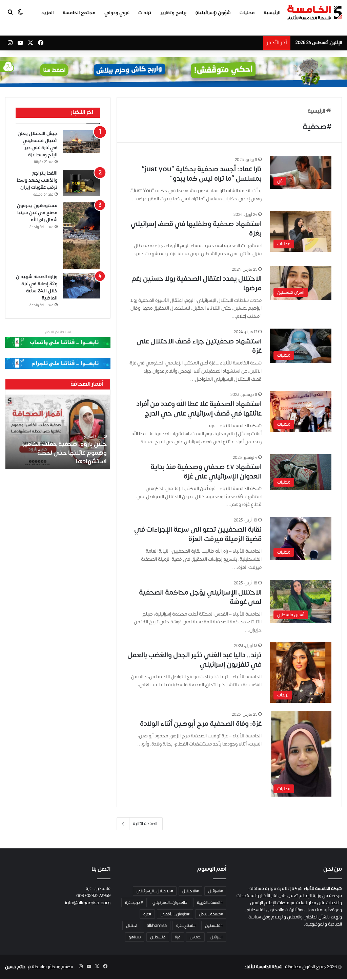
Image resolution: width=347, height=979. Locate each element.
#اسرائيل (215, 891)
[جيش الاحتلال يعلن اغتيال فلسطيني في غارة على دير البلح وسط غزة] (81, 141)
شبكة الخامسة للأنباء (263, 967)
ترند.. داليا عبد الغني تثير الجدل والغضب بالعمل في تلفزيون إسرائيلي (194, 659)
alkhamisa (157, 925)
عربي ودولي (116, 13)
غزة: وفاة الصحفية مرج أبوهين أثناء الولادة (201, 723)
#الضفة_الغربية (210, 902)
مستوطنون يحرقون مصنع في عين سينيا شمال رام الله (37, 213)
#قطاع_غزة (186, 925)
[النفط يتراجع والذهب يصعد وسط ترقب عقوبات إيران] (81, 183)
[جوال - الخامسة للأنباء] (173, 72)
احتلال (131, 925)
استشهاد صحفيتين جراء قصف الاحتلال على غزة (199, 346)
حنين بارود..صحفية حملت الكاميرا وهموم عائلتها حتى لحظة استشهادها (64, 452)
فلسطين (157, 937)
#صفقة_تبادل (211, 914)
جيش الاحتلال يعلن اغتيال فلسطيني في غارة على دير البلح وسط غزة (38, 144)
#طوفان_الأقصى (175, 914)
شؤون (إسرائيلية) (213, 13)
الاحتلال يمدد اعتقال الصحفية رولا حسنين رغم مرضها (196, 283)
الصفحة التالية (145, 823)
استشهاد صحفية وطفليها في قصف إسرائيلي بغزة (196, 228)
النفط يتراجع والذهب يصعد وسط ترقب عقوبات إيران (37, 180)
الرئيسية (272, 13)
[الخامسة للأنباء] (314, 12)
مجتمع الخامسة (79, 13)
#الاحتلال (190, 891)
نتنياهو (135, 937)
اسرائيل (216, 937)
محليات (247, 13)
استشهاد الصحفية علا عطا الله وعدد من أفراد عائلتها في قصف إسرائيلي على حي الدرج (199, 408)
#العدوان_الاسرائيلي (169, 902)
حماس (195, 937)
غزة (177, 937)
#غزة (147, 914)
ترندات (144, 13)
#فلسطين (214, 925)
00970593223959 (93, 895)
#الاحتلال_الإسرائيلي (155, 891)
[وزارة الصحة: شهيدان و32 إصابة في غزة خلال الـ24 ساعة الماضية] (81, 285)
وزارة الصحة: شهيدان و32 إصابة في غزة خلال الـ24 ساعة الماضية (37, 287)
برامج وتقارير (173, 13)
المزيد (47, 13)
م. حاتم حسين (18, 967)
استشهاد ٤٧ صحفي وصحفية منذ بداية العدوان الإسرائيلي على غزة (206, 471)
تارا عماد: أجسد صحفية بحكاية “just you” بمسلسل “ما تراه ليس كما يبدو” (202, 173)
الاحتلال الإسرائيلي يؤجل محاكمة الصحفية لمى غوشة (200, 597)
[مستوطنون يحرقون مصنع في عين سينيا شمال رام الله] (81, 235)
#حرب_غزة (134, 902)
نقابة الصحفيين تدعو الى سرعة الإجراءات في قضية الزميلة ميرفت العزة (198, 534)
